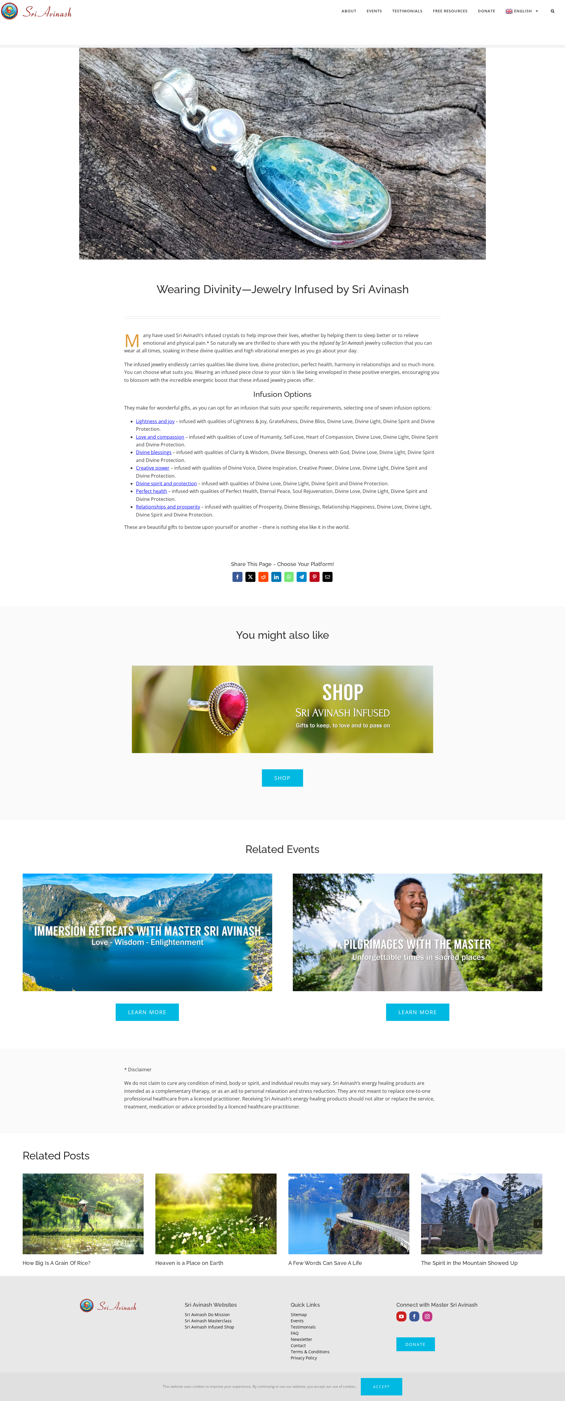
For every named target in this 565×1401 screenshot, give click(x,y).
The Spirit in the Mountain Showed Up (469, 1263)
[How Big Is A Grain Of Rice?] (83, 1177)
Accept (381, 1386)
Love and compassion (160, 437)
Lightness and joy (155, 421)
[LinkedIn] (276, 576)
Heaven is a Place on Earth (189, 1263)
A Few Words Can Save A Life (325, 1263)
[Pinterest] (314, 576)
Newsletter (301, 1339)
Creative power (153, 468)
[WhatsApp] (289, 576)
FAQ (295, 1333)
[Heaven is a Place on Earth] (216, 1177)
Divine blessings (154, 452)
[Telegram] (301, 576)
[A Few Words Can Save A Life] (349, 1177)
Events (297, 1321)
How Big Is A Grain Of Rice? (57, 1263)
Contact (298, 1345)
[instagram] (427, 1316)
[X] (250, 576)
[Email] (327, 576)
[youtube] (401, 1316)
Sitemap (299, 1314)
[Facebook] (237, 576)
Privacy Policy (304, 1358)
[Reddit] (263, 576)
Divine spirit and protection (166, 483)
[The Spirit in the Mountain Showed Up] (481, 1177)
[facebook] (414, 1316)
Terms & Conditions (310, 1351)
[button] (553, 11)
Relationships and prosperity (168, 507)
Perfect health (151, 491)
